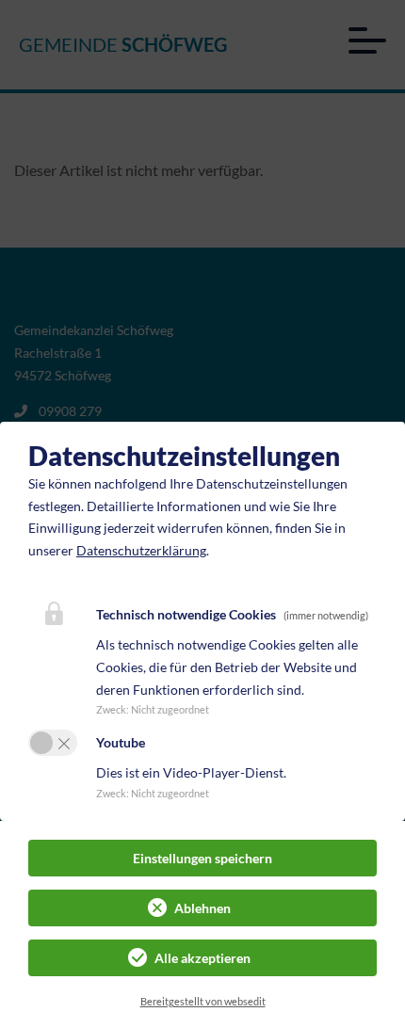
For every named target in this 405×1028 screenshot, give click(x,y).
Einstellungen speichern (202, 858)
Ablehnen (202, 908)
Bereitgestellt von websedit (203, 1001)
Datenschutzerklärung (141, 550)
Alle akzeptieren (202, 958)
